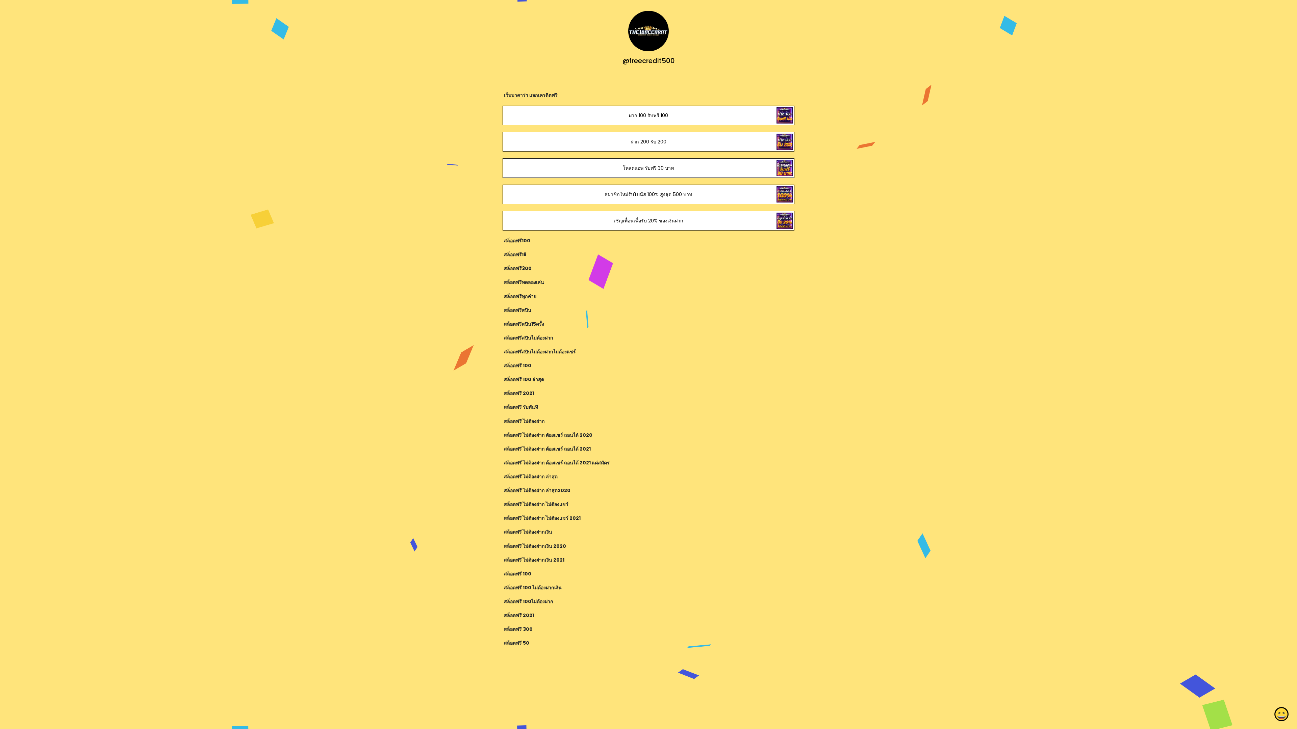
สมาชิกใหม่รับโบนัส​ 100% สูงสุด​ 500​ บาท (648, 194)
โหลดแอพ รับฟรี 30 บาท (648, 168)
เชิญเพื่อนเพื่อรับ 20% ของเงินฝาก (648, 220)
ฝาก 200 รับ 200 (648, 141)
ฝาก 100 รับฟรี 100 (648, 115)
